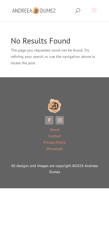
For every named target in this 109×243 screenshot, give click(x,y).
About (55, 129)
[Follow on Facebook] (49, 120)
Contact (54, 136)
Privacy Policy (55, 142)
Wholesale (54, 148)
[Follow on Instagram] (60, 120)
